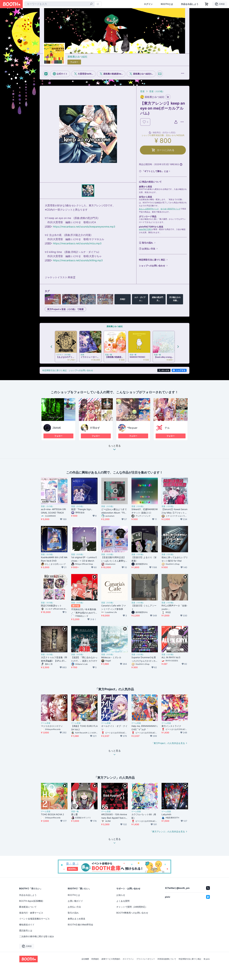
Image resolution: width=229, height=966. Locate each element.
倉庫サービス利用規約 (110, 959)
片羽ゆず (95, 427)
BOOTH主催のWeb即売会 (80, 924)
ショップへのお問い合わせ (152, 265)
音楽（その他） (157, 91)
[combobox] (59, 4)
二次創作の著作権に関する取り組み (36, 936)
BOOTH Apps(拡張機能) (31, 901)
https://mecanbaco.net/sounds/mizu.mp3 (77, 243)
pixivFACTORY (145, 229)
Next (177, 346)
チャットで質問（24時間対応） (131, 906)
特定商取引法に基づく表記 (152, 259)
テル (167, 427)
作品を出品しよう (189, 4)
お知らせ (120, 895)
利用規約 (95, 959)
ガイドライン (128, 959)
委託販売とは (25, 930)
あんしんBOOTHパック (149, 209)
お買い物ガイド (75, 901)
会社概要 (85, 959)
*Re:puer (132, 427)
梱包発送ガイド (26, 924)
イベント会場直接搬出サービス (34, 918)
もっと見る (114, 445)
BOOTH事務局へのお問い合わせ (132, 912)
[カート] (168, 97)
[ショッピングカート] (207, 4)
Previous (51, 346)
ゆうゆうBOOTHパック (170, 209)
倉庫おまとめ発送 (76, 918)
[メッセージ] (160, 74)
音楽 (142, 91)
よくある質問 (122, 901)
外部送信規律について (166, 959)
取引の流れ (147, 242)
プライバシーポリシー (145, 959)
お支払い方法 (148, 248)
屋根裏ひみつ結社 (77, 56)
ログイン (148, 4)
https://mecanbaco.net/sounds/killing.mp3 (78, 260)
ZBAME (56, 427)
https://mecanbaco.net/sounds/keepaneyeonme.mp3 (84, 226)
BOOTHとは (167, 4)
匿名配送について (28, 906)
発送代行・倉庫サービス (31, 912)
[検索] (91, 4)
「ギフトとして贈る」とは (155, 171)
